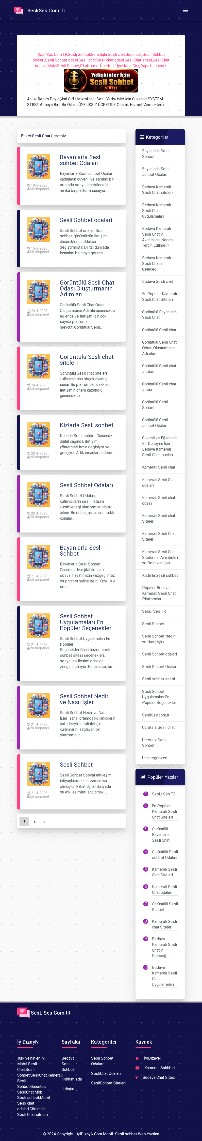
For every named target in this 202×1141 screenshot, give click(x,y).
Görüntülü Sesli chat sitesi (159, 387)
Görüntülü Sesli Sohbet (155, 405)
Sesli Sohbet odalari (159, 654)
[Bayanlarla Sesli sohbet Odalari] (38, 166)
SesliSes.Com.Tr (45, 11)
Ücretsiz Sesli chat (158, 727)
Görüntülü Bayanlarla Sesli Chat (159, 315)
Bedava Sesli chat (157, 281)
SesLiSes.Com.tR (50, 1013)
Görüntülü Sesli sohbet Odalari (155, 423)
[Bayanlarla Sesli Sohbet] (38, 557)
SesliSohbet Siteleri (108, 1083)
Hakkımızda (72, 1079)
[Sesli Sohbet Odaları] (38, 494)
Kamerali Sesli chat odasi (158, 500)
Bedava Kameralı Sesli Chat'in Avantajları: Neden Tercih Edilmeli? (157, 237)
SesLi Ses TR (154, 611)
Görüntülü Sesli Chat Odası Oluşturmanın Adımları (159, 348)
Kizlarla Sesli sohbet (160, 575)
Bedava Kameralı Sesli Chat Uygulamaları (156, 211)
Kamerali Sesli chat (158, 467)
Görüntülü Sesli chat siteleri (159, 369)
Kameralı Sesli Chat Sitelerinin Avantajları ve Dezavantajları (160, 557)
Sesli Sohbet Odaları (159, 666)
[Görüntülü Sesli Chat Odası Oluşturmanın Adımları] (38, 291)
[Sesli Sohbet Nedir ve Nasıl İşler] (38, 705)
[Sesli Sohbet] (38, 773)
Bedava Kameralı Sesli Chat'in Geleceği (156, 264)
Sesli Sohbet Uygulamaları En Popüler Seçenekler (159, 697)
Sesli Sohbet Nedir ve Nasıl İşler (158, 639)
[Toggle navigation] (185, 10)
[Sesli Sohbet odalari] (38, 229)
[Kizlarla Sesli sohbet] (38, 434)
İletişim (68, 1088)
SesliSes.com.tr (155, 715)
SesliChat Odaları (106, 1073)
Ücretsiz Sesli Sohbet (154, 743)
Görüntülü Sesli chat (159, 330)
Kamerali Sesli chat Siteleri (158, 518)
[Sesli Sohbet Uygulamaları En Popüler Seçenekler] (38, 625)
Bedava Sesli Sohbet (68, 1064)
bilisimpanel (39, 189)
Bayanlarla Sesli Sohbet (155, 154)
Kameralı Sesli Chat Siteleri (159, 536)
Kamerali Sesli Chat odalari (159, 482)
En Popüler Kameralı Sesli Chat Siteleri (159, 296)
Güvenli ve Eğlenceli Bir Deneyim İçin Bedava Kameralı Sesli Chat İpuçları (159, 446)
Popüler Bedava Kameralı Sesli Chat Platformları (159, 593)
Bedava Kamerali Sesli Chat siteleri (157, 190)
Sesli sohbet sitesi (158, 679)
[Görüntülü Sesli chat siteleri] (38, 366)
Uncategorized (154, 758)
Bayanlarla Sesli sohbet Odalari (155, 172)
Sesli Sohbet (153, 624)
